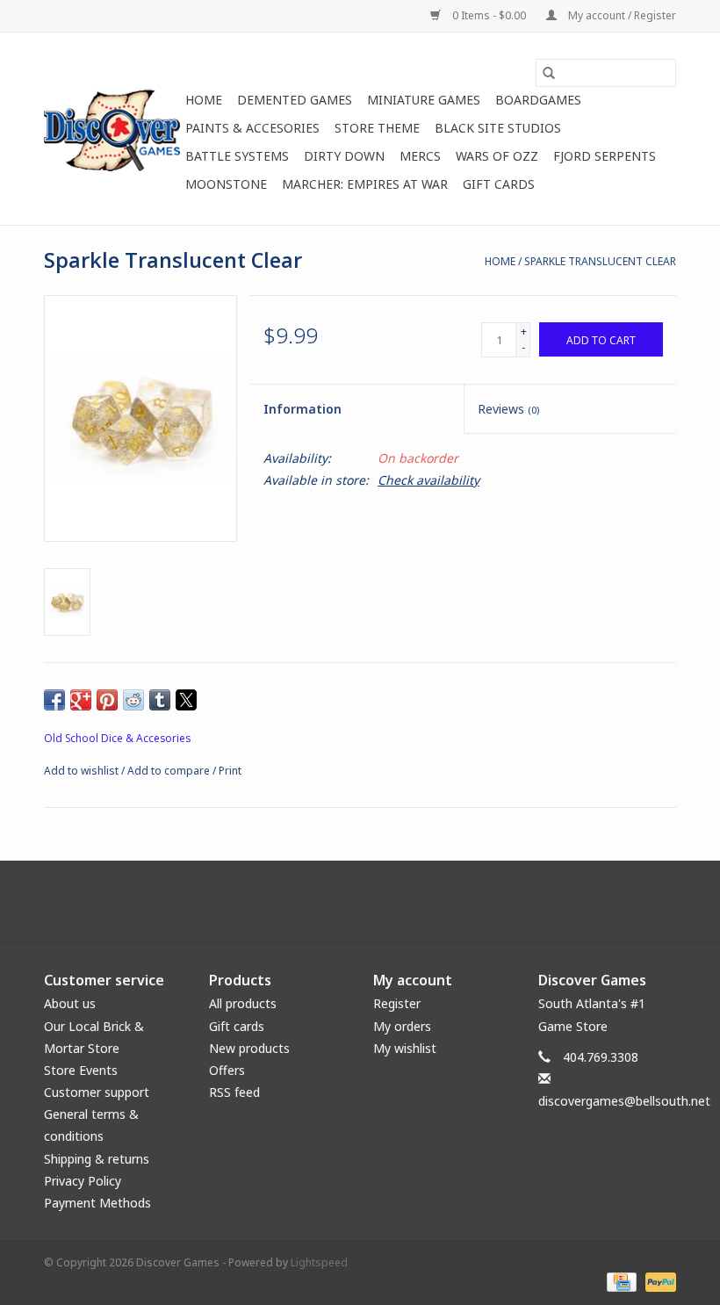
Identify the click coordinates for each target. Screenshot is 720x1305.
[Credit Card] (620, 1280)
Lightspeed (319, 1262)
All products (243, 1003)
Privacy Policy (82, 1180)
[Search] (549, 73)
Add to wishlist (82, 770)
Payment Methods (97, 1202)
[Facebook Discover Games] (360, 901)
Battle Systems (237, 156)
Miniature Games (423, 99)
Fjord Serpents (604, 156)
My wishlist (404, 1048)
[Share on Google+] (80, 699)
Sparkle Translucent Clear (600, 261)
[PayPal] (657, 1280)
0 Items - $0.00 (489, 15)
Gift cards (499, 184)
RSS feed (234, 1092)
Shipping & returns (96, 1158)
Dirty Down (344, 156)
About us (70, 1003)
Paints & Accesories (252, 127)
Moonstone (226, 184)
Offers (227, 1070)
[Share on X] (186, 699)
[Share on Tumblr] (159, 699)
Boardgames (538, 99)
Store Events (81, 1070)
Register (397, 1003)
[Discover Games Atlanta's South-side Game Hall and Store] (112, 128)
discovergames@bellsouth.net (624, 1100)
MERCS (420, 156)
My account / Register (620, 15)
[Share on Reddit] (133, 699)
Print (230, 770)
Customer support (96, 1092)
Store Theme (377, 127)
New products (249, 1048)
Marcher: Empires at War (365, 184)
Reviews (508, 408)
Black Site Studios (498, 127)
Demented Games (294, 99)
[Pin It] (107, 699)
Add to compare (169, 770)
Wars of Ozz (497, 156)
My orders (402, 1026)
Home (203, 99)
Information (302, 408)
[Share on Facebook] (54, 699)
